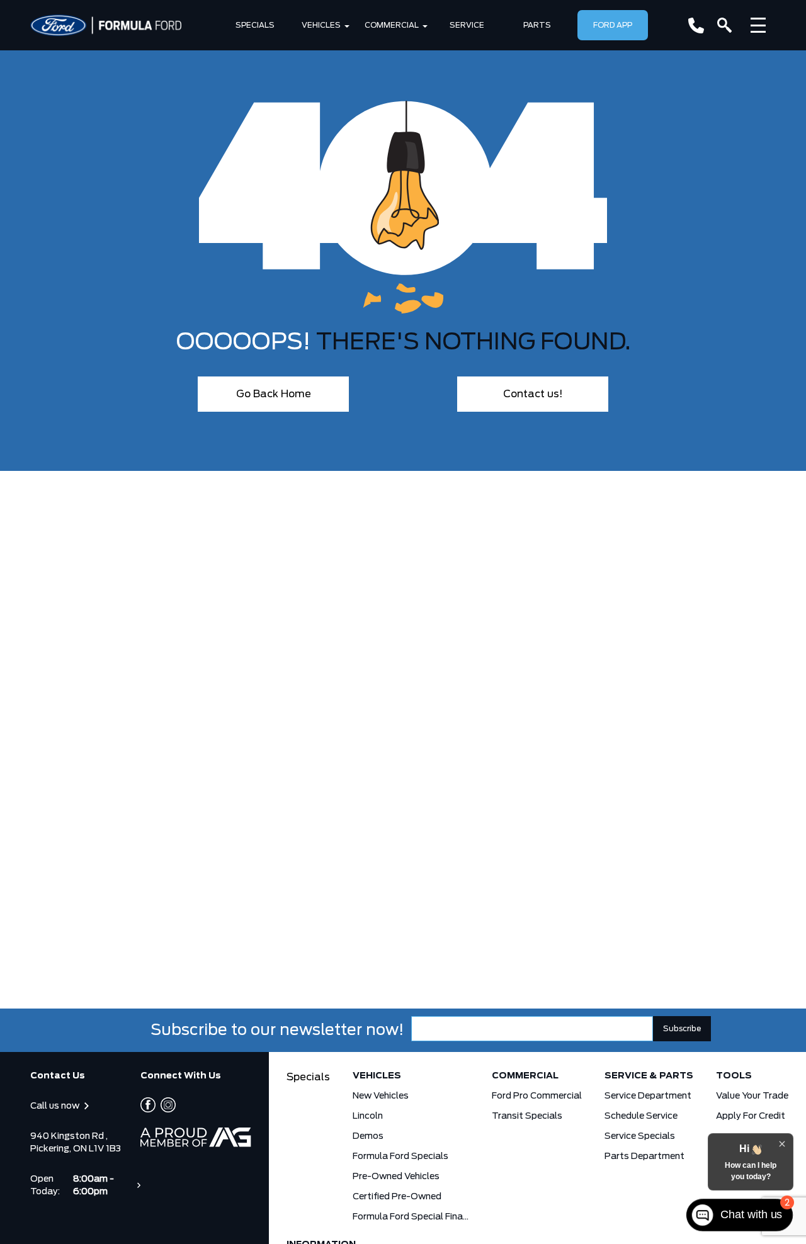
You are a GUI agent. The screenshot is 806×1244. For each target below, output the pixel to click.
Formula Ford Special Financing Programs (411, 1217)
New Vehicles (381, 1096)
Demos (368, 1136)
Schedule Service (641, 1116)
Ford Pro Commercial (537, 1096)
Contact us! (533, 394)
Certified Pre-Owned (397, 1196)
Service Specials (639, 1136)
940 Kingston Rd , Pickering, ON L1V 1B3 (75, 1142)
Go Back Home (273, 394)
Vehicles (321, 25)
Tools (734, 1076)
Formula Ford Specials (400, 1156)
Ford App (612, 25)
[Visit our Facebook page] (148, 1104)
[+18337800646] (696, 25)
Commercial (392, 25)
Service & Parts (648, 1076)
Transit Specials (527, 1116)
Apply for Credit (750, 1116)
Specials (255, 25)
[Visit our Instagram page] (166, 1104)
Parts (537, 25)
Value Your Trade (752, 1096)
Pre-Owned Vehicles (396, 1176)
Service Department (647, 1096)
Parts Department (644, 1156)
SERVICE (467, 25)
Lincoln (368, 1116)
